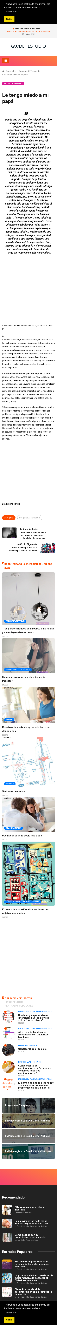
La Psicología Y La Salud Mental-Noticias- (23, 902)
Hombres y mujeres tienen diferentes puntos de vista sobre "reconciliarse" (33, 1018)
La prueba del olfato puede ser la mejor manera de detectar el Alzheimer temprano (34, 1278)
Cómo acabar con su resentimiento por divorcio (30, 1236)
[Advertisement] (28, 285)
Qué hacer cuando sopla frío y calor (23, 835)
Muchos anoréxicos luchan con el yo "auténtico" (28, 31)
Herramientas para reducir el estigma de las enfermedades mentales (32, 1264)
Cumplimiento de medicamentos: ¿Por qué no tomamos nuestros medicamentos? (34, 1069)
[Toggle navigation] (5, 60)
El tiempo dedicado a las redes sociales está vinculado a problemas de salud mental (36, 1085)
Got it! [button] (9, 1320)
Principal (10, 71)
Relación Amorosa (13, 828)
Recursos (10, 784)
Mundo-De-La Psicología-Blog (18, 669)
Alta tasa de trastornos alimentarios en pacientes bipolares (33, 1034)
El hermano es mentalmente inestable (31, 1208)
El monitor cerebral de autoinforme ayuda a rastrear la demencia (33, 1292)
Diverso (9, 719)
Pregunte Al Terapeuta (29, 71)
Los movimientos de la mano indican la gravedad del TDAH (32, 1222)
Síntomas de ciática (13, 791)
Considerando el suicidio (32, 1048)
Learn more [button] (11, 1312)
